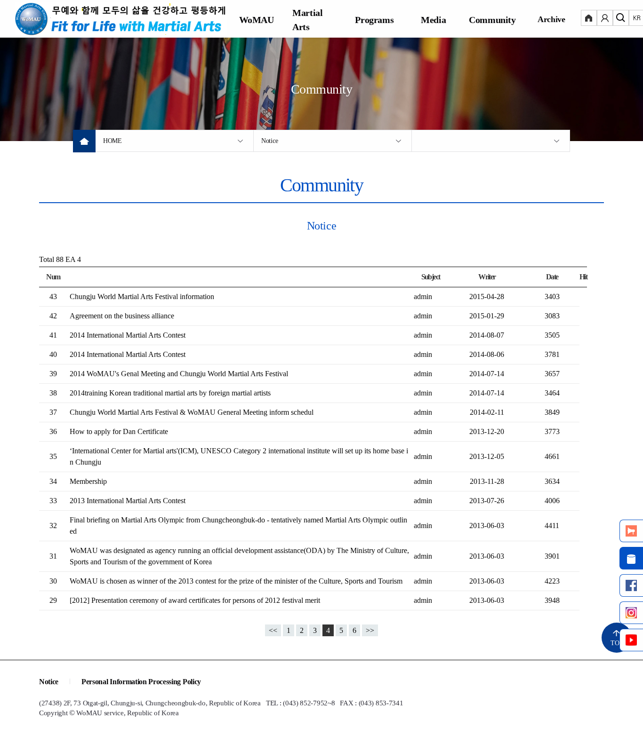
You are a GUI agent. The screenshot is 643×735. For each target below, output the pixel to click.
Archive (551, 19)
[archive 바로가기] (631, 558)
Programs (374, 20)
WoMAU (256, 20)
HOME (112, 140)
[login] (589, 19)
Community (492, 20)
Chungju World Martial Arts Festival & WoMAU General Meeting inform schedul (191, 412)
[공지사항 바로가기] (631, 531)
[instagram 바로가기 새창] (631, 612)
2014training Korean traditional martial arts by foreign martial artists (170, 393)
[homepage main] (121, 18)
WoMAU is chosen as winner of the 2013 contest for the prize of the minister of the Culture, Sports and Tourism (236, 581)
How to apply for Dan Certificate (119, 431)
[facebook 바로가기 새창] (631, 585)
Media (433, 20)
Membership (88, 481)
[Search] (621, 19)
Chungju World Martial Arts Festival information (142, 296)
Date (552, 277)
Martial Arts (307, 20)
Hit (583, 277)
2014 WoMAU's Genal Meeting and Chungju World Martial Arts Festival (179, 374)
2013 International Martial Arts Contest (127, 501)
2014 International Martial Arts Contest (127, 335)
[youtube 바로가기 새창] (631, 640)
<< (273, 630)
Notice (269, 140)
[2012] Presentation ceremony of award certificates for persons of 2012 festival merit (195, 600)
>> (370, 630)
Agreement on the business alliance (122, 316)
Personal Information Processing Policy (141, 682)
